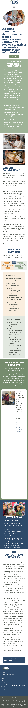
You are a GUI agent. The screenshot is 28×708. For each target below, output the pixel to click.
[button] (14, 7)
